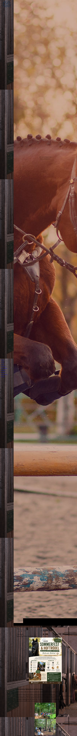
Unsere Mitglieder (4, 368)
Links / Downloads (4, 374)
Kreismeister (3, 370)
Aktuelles (2, 362)
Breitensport (3, 372)
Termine (2, 364)
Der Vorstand (3, 366)
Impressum (3, 376)
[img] (45, 313)
